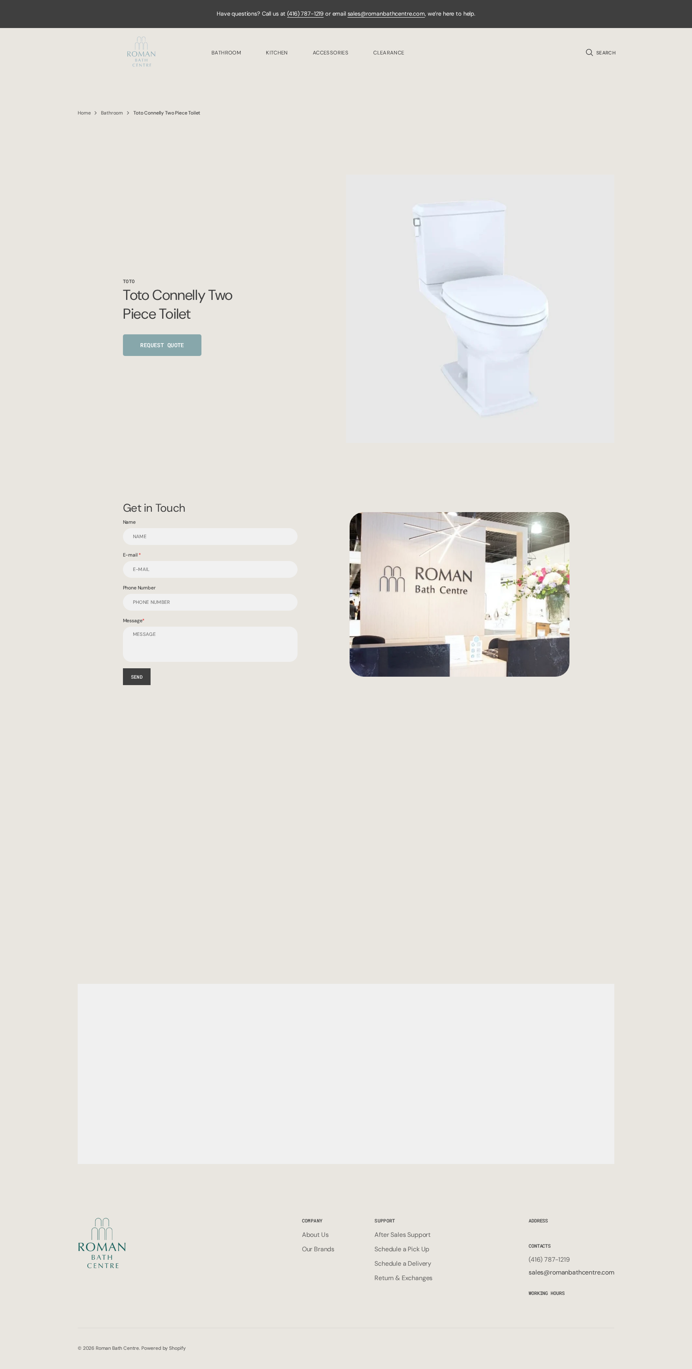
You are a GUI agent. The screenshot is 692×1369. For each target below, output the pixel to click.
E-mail (131, 555)
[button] (600, 52)
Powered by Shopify (163, 1348)
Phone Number (139, 588)
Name (129, 522)
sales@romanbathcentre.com (386, 13)
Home (84, 113)
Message (133, 620)
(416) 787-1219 (305, 13)
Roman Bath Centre (117, 1348)
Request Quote (162, 345)
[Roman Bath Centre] (142, 53)
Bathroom (112, 113)
